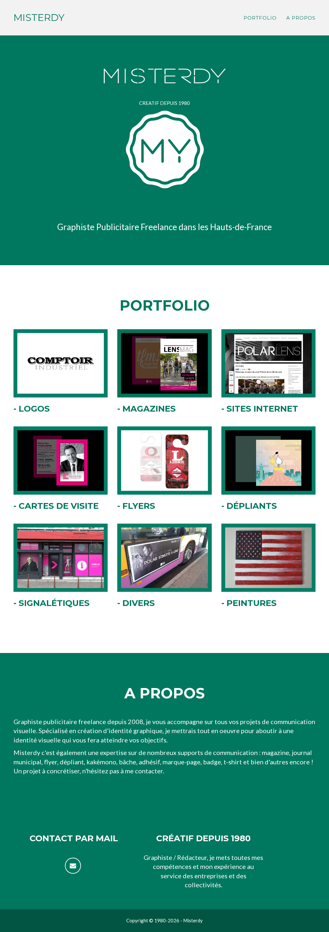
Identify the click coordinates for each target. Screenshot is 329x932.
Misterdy (39, 17)
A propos (301, 18)
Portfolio (260, 18)
